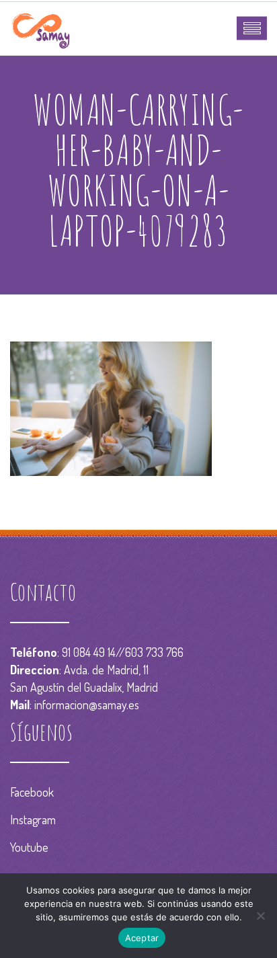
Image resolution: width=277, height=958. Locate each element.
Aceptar (142, 937)
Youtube (29, 847)
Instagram (33, 819)
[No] (260, 915)
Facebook (32, 792)
